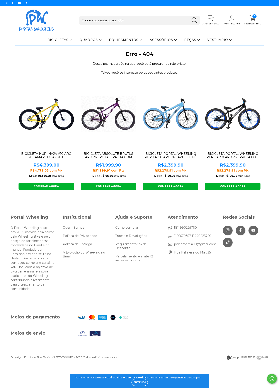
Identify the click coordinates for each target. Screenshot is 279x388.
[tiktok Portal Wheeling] (26, 3)
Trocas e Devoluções (131, 236)
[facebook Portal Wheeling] (13, 3)
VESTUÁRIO (218, 40)
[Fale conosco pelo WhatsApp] (272, 379)
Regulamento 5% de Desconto (131, 246)
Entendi (139, 382)
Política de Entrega (77, 244)
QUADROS (89, 40)
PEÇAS (190, 40)
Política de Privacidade (80, 236)
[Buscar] (194, 20)
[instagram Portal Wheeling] (6, 3)
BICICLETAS (58, 40)
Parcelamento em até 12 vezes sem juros (134, 258)
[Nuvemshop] (255, 358)
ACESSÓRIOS (162, 40)
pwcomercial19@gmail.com (195, 244)
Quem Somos (73, 228)
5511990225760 (185, 228)
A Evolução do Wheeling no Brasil (84, 254)
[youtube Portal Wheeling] (20, 3)
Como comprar (126, 228)
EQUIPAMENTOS (124, 40)
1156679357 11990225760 (192, 236)
